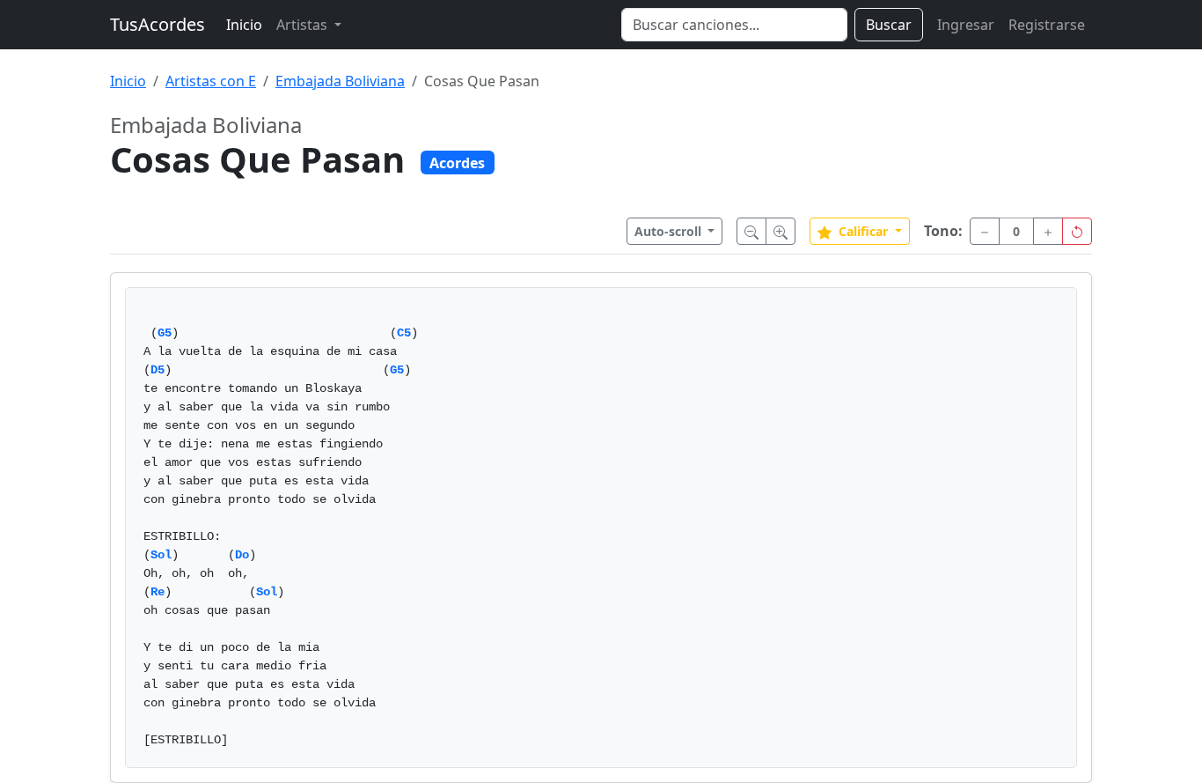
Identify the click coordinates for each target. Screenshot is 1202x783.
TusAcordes (157, 24)
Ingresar (965, 24)
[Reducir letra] (751, 231)
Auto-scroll (669, 231)
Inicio (244, 24)
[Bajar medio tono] (985, 231)
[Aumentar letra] (780, 231)
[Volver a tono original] (1077, 231)
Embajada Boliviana (340, 81)
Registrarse (1046, 24)
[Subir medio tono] (1048, 231)
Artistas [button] (303, 24)
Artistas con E (210, 81)
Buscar (889, 24)
